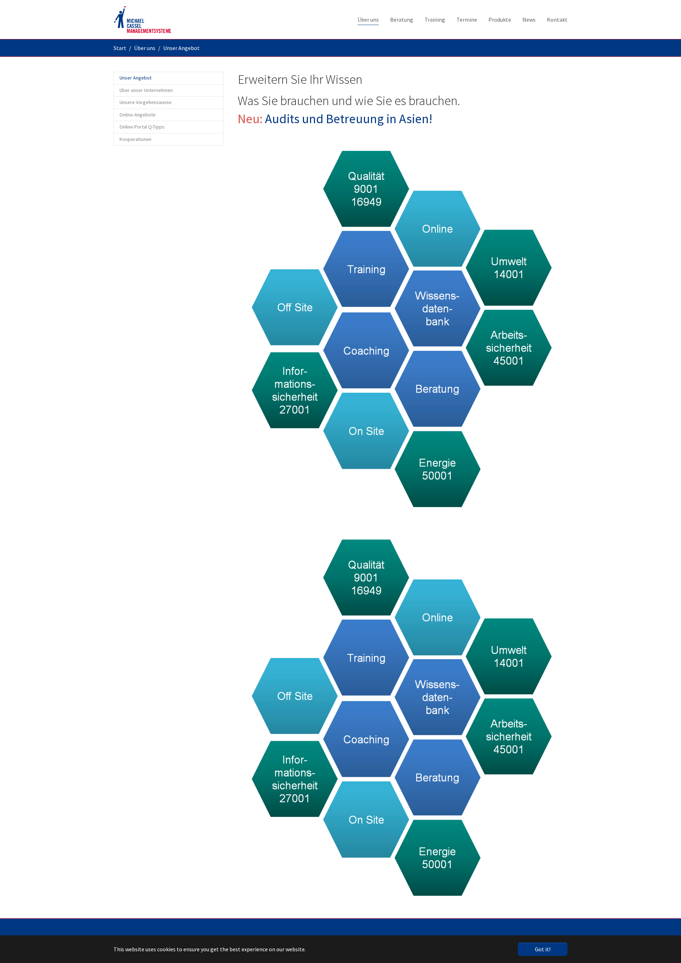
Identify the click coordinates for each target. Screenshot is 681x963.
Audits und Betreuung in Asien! (348, 118)
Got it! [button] (542, 949)
